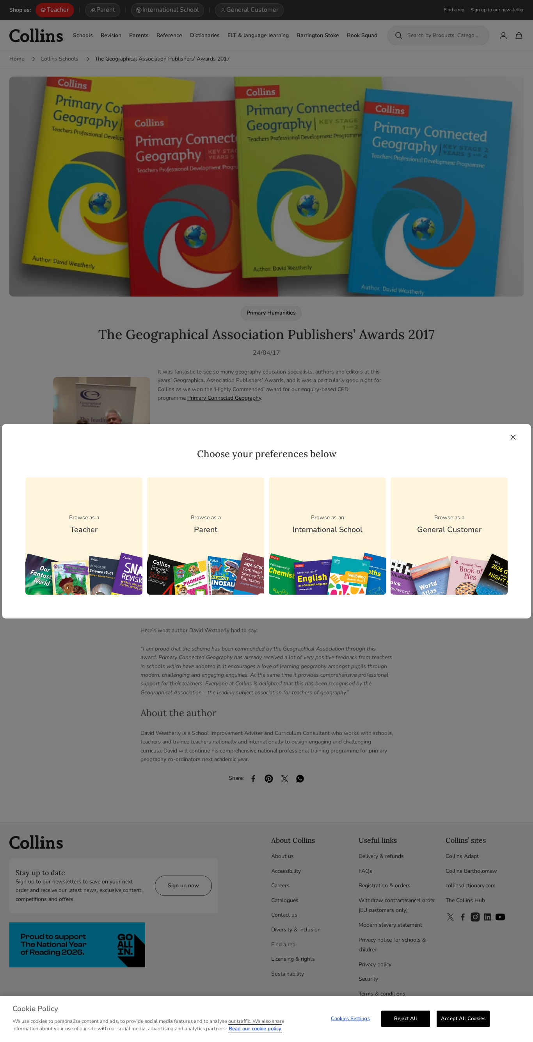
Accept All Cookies (463, 1018)
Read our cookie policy (255, 1028)
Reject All (405, 1018)
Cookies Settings (350, 1018)
